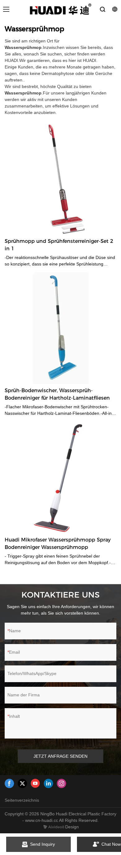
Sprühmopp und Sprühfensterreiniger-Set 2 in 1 (59, 245)
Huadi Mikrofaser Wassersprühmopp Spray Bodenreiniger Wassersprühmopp (58, 543)
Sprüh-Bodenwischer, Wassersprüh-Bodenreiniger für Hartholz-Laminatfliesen (57, 394)
